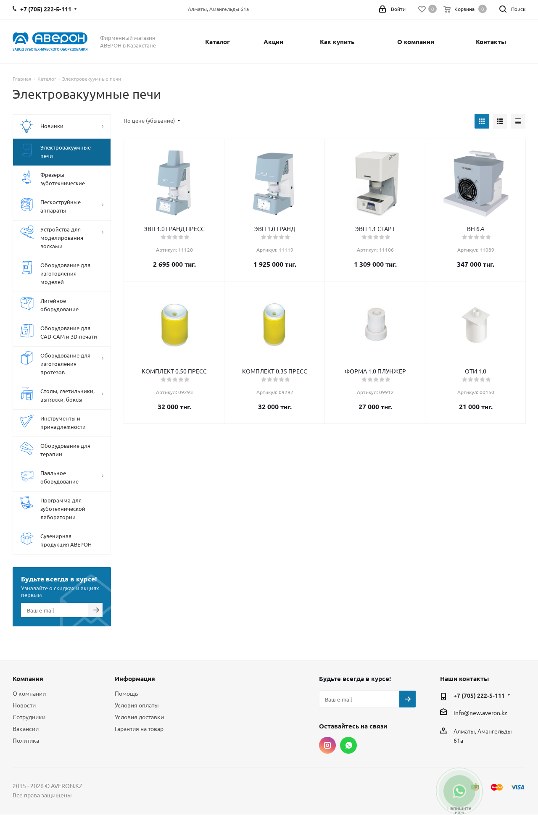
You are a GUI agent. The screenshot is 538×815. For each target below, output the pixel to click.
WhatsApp (348, 745)
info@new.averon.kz (480, 712)
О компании (29, 693)
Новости (24, 705)
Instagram (327, 745)
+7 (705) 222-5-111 (479, 695)
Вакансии (26, 728)
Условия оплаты (137, 705)
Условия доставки (139, 716)
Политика (26, 740)
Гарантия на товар (139, 728)
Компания (28, 678)
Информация (135, 678)
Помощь (126, 693)
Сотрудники (29, 716)
